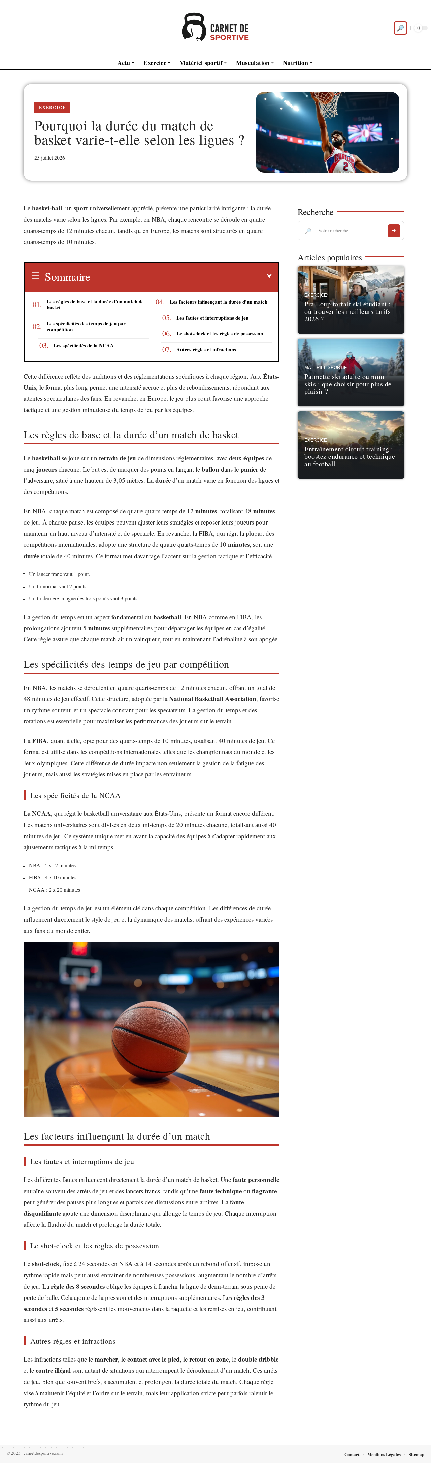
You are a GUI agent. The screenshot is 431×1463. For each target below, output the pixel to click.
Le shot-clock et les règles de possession (219, 333)
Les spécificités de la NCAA (84, 345)
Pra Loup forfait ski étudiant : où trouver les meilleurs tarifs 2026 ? (347, 311)
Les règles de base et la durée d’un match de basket (95, 304)
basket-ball (47, 207)
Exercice (52, 107)
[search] (400, 28)
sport (81, 207)
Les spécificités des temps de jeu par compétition (86, 326)
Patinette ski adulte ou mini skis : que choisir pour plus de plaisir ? (348, 384)
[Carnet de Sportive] (215, 28)
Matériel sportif (325, 367)
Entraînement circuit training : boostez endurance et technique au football (349, 456)
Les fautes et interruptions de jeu (212, 317)
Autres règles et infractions (206, 349)
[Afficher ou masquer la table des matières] (181, 276)
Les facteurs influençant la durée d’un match (218, 301)
